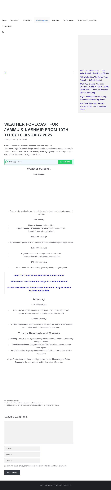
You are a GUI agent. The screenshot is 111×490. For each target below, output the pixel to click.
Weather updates (42, 20)
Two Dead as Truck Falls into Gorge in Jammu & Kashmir (39, 281)
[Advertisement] (39, 51)
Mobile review (68, 20)
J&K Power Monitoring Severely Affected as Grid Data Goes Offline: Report (93, 106)
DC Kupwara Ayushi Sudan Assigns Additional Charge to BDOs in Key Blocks (33, 405)
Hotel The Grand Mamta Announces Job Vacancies (39, 275)
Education (55, 20)
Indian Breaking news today (87, 20)
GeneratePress (66, 485)
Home (4, 20)
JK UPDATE (27, 20)
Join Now (66, 162)
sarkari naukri (7, 26)
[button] (3, 32)
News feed (14, 20)
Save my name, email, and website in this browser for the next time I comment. (36, 466)
